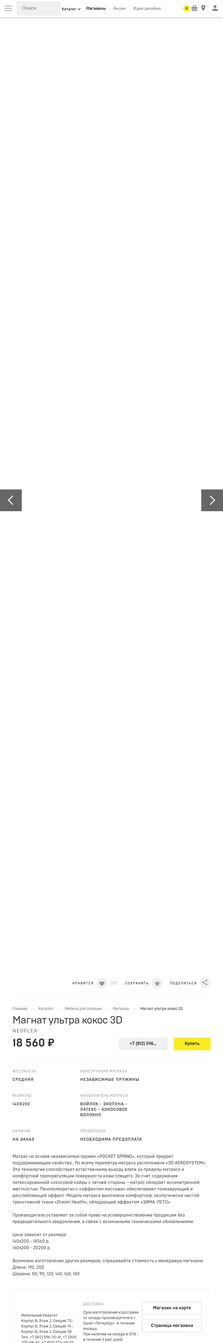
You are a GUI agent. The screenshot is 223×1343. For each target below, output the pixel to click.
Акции (119, 9)
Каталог (46, 1009)
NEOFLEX (25, 1031)
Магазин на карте (172, 1308)
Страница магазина (172, 1325)
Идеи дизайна (147, 9)
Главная (20, 1009)
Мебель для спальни (83, 1009)
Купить (192, 1043)
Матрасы (121, 1009)
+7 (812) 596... (143, 1043)
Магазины (96, 9)
